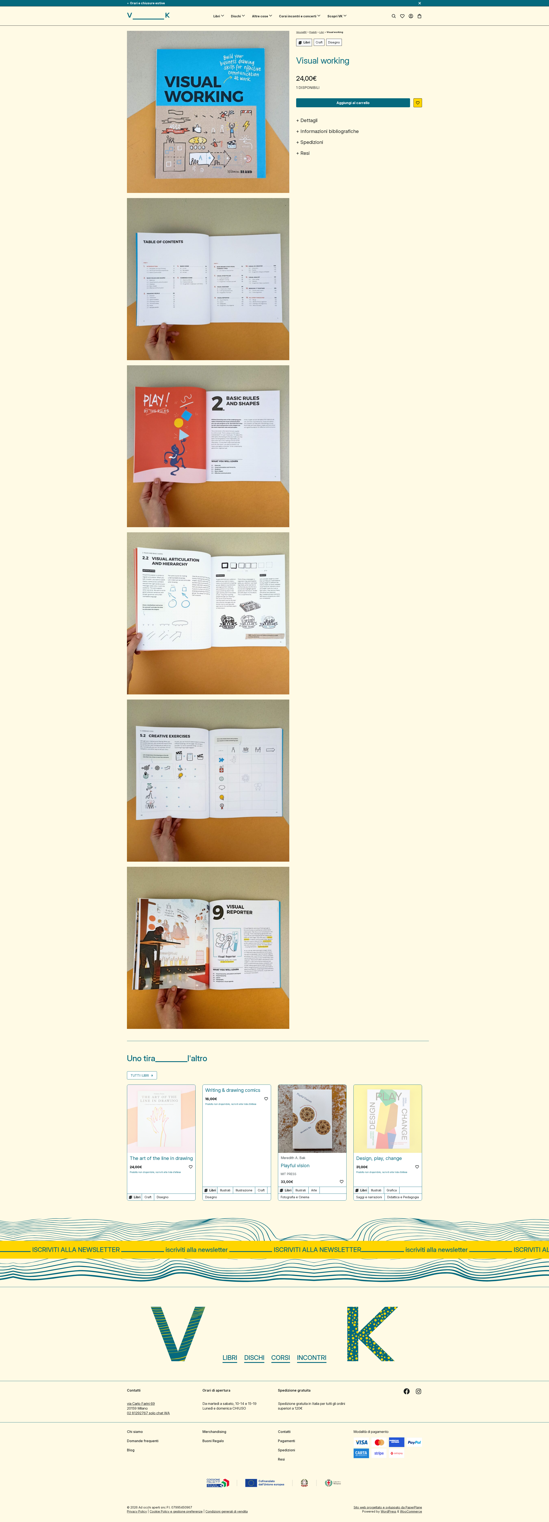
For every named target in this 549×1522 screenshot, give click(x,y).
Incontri (311, 1357)
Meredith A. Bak (293, 1158)
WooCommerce (411, 1511)
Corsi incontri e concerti (297, 16)
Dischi (236, 16)
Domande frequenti (142, 1441)
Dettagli (309, 120)
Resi (305, 153)
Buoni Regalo (213, 1441)
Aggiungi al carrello (353, 103)
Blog (130, 1450)
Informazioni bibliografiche (329, 131)
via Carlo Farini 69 (141, 1403)
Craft (319, 42)
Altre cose (260, 16)
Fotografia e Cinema (295, 1197)
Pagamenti (286, 1441)
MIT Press (288, 1174)
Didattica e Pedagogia (403, 1197)
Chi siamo (135, 1431)
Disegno (334, 42)
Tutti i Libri (140, 1075)
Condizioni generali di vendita (226, 1511)
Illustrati (225, 1190)
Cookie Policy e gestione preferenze (176, 1511)
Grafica (392, 1190)
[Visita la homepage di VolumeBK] (148, 16)
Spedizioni (311, 142)
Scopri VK (334, 16)
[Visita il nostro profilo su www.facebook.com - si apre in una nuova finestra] (406, 1391)
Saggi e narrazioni (369, 1197)
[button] (417, 102)
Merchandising (214, 1431)
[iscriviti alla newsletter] (274, 1250)
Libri (216, 16)
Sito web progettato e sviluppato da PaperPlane (388, 1507)
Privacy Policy (137, 1511)
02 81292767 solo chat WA (148, 1413)
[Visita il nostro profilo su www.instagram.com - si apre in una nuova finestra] (418, 1391)
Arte (314, 1190)
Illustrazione (244, 1190)
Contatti (284, 1431)
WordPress (388, 1511)
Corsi (280, 1357)
